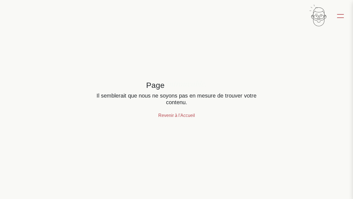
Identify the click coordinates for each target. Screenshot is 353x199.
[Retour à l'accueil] (318, 15)
